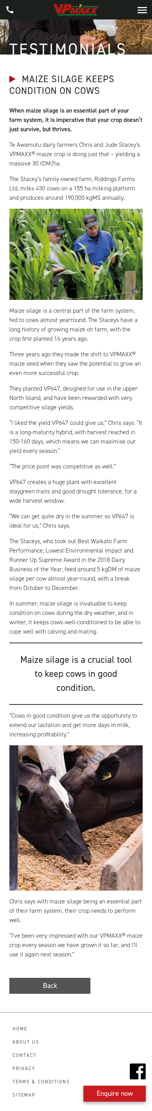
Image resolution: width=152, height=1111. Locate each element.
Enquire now (115, 1093)
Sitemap (23, 1095)
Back (50, 985)
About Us (25, 1042)
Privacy (23, 1068)
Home (19, 1029)
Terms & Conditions (41, 1082)
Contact (24, 1055)
